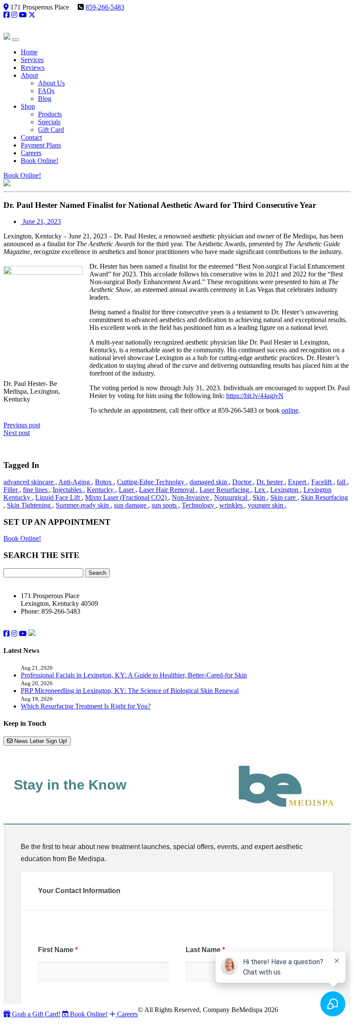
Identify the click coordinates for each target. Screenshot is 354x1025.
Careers (126, 1014)
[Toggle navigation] (15, 39)
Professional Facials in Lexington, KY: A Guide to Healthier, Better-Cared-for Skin (134, 675)
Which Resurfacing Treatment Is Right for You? (86, 706)
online (289, 410)
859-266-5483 (104, 7)
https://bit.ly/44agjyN (255, 395)
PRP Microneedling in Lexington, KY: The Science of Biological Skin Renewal (130, 690)
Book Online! (22, 175)
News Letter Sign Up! (40, 741)
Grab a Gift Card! (35, 1014)
